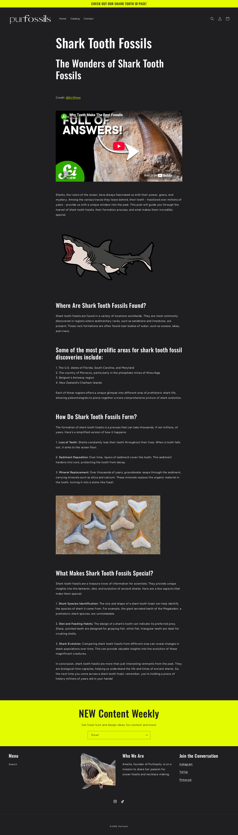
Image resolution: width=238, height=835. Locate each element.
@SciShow (73, 97)
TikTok (183, 772)
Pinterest (185, 779)
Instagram (186, 764)
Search (13, 764)
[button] (212, 19)
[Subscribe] (146, 735)
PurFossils (123, 826)
